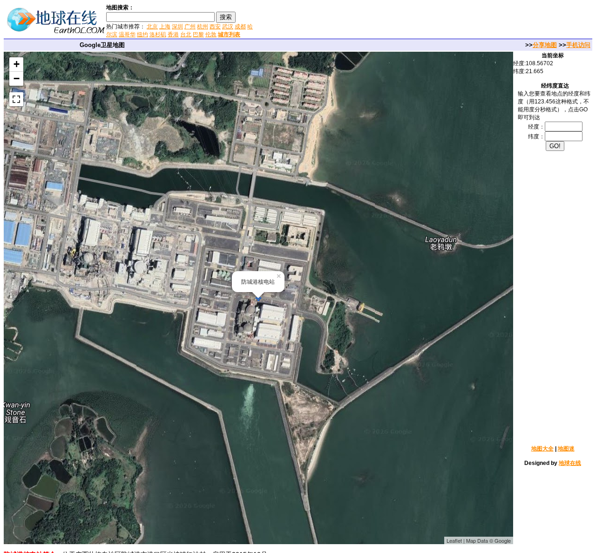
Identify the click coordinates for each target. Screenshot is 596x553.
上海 (164, 26)
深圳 (177, 26)
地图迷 (566, 448)
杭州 (202, 26)
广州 (190, 26)
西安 (215, 26)
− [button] (17, 78)
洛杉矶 (157, 34)
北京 (152, 26)
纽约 (142, 34)
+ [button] (17, 64)
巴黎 (198, 34)
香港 (173, 34)
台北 (185, 34)
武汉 (227, 26)
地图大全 (542, 448)
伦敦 (211, 34)
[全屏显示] (16, 99)
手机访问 (578, 44)
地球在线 (570, 463)
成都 (240, 26)
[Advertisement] (367, 20)
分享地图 (545, 44)
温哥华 (127, 34)
